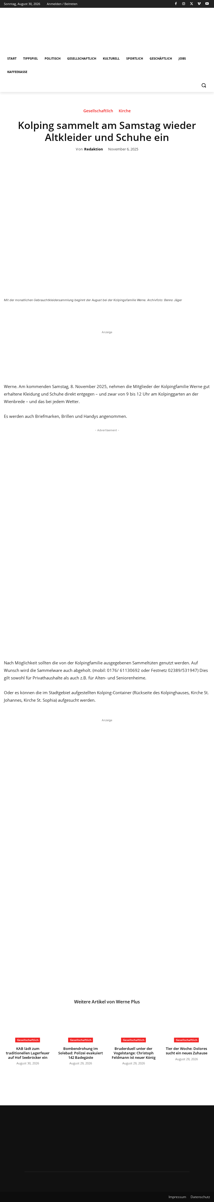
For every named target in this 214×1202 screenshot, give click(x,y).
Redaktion (93, 149)
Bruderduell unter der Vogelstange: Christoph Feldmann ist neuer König (133, 1053)
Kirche (125, 111)
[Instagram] (184, 4)
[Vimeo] (199, 4)
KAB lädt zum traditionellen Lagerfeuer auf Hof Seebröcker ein (28, 1053)
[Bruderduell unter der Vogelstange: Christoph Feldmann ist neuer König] (133, 1025)
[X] (191, 4)
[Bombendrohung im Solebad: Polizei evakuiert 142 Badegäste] (80, 1025)
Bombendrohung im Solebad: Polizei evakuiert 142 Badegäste (80, 1053)
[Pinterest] (123, 315)
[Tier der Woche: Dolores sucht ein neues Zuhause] (186, 1025)
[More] (149, 315)
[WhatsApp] (136, 315)
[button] (203, 85)
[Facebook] (176, 4)
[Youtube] (207, 4)
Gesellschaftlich (98, 111)
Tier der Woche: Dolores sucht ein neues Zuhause (186, 1050)
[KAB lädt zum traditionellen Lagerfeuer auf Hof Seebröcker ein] (27, 1025)
